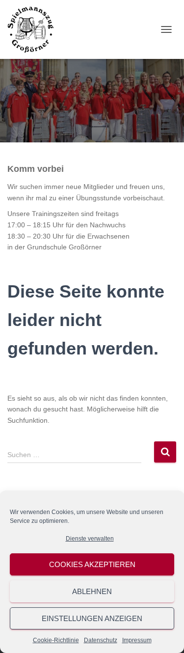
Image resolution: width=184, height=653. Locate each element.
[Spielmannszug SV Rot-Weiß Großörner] (34, 29)
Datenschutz (100, 640)
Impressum (137, 640)
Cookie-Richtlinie (56, 640)
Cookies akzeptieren (92, 564)
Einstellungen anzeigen (92, 618)
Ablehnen (92, 591)
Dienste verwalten (90, 538)
